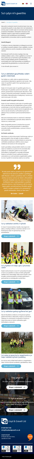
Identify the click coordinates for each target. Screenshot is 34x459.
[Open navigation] (31, 3)
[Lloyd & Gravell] (9, 3)
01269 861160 (6, 428)
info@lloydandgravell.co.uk (10, 430)
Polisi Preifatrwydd (6, 456)
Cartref (3, 22)
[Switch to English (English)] (27, 3)
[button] (30, 437)
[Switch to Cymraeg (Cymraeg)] (23, 3)
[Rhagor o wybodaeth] (17, 211)
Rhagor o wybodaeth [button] (15, 387)
